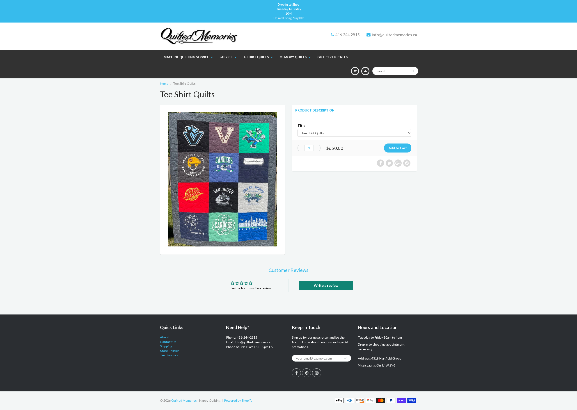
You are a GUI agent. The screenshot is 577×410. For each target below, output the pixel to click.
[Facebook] (296, 372)
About (164, 337)
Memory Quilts (293, 57)
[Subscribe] (345, 358)
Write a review (326, 285)
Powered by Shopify (238, 400)
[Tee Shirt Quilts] (223, 179)
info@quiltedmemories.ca (394, 34)
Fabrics (226, 57)
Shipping (166, 346)
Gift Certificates (332, 57)
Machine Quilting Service (186, 57)
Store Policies (169, 351)
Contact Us (168, 342)
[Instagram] (316, 372)
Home (164, 83)
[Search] (412, 71)
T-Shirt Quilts (256, 57)
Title (301, 125)
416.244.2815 (347, 34)
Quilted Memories (184, 400)
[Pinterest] (306, 372)
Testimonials (169, 355)
